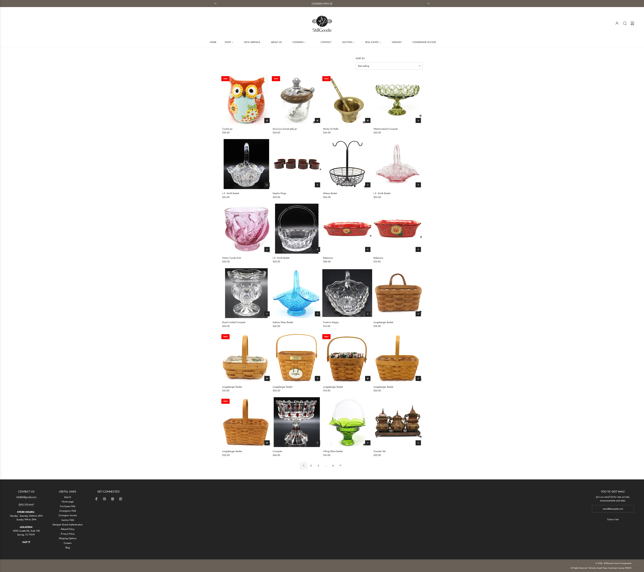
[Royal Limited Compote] (246, 293)
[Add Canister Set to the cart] (418, 442)
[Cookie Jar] (246, 100)
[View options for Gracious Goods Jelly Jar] (317, 120)
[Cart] (632, 23)
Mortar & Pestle (330, 129)
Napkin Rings (279, 193)
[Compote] (297, 422)
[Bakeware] (347, 229)
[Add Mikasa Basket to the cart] (367, 184)
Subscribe (613, 519)
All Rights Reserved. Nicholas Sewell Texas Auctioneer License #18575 (601, 567)
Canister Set (379, 451)
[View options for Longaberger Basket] (267, 378)
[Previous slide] (215, 3)
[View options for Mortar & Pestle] (367, 120)
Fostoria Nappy (331, 322)
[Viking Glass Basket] (347, 422)
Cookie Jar (227, 129)
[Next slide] (428, 3)
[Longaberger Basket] (398, 293)
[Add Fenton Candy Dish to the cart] (267, 249)
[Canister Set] (398, 422)
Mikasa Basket (330, 193)
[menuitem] (211, 41)
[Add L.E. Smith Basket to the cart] (267, 184)
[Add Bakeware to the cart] (367, 249)
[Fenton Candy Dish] (246, 229)
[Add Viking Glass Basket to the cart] (367, 442)
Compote (277, 451)
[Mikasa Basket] (347, 164)
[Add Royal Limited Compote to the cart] (267, 313)
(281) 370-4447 (26, 504)
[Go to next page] (340, 465)
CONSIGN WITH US (322, 3)
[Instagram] (104, 499)
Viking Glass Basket (333, 451)
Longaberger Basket (383, 322)
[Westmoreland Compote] (398, 100)
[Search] (625, 23)
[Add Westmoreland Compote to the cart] (418, 120)
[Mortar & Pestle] (347, 100)
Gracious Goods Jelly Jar (285, 129)
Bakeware (328, 257)
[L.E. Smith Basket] (246, 164)
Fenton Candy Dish (231, 257)
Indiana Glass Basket (283, 322)
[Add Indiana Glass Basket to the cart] (317, 313)
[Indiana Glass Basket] (297, 293)
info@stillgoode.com (26, 497)
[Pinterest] (112, 499)
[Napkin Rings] (297, 164)
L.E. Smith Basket (230, 193)
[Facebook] (96, 499)
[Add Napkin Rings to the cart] (317, 184)
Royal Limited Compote (233, 322)
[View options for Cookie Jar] (267, 120)
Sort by (360, 58)
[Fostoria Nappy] (347, 293)
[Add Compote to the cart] (317, 442)
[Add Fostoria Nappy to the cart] (367, 313)
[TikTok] (120, 499)
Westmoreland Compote (385, 129)
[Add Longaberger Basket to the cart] (418, 313)
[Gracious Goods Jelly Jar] (297, 100)
